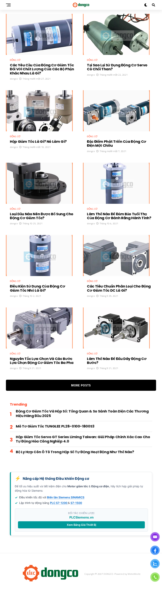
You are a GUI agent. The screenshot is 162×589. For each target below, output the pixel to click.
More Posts (81, 385)
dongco (14, 79)
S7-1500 (76, 502)
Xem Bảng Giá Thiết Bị (81, 524)
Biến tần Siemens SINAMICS (65, 497)
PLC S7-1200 (59, 502)
